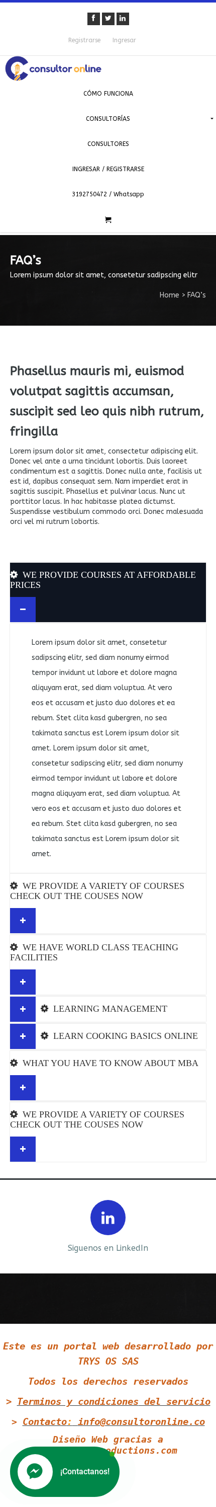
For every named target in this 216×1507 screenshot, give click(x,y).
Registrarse (84, 40)
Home (169, 295)
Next (200, 1225)
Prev (16, 1225)
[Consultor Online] (108, 68)
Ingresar (124, 40)
